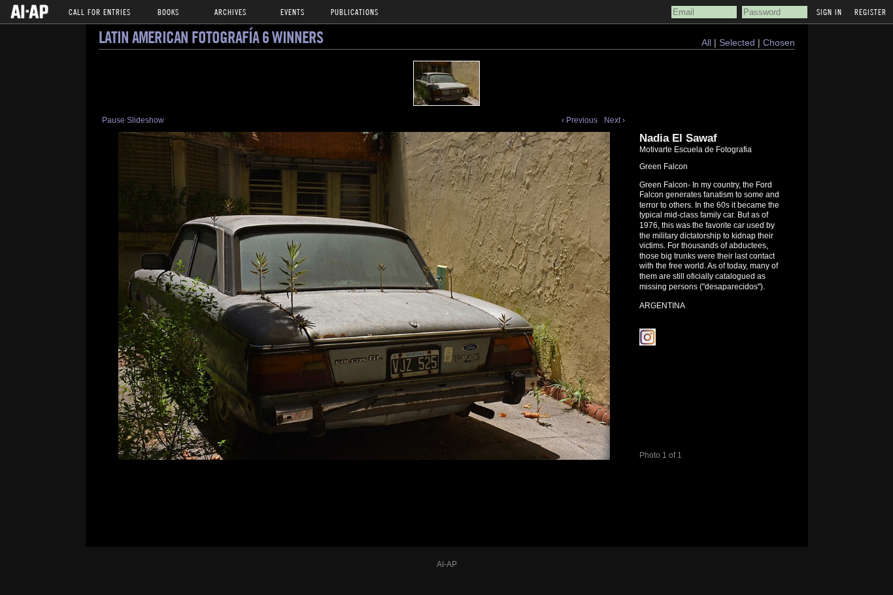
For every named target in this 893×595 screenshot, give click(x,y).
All (706, 42)
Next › (614, 120)
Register (870, 12)
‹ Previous (580, 120)
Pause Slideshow (133, 120)
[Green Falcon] (446, 83)
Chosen (779, 42)
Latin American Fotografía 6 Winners (211, 37)
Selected (738, 42)
